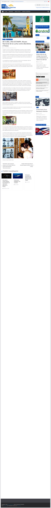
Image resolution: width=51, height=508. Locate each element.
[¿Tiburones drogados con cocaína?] (18, 174)
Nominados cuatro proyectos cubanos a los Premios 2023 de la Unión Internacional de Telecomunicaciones (9, 166)
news (37, 107)
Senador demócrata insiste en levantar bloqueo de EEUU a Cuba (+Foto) (26, 165)
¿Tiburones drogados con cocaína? (17, 181)
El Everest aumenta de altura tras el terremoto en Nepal (28, 177)
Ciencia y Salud (17, 11)
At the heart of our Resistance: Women (42, 110)
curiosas (4, 39)
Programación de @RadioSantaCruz (42, 7)
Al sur (6, 11)
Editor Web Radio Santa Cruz (41, 114)
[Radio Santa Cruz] (3, 11)
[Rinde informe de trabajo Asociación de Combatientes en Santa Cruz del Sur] (42, 47)
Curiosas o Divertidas (26, 11)
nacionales (11, 11)
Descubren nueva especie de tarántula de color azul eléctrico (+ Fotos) (6, 183)
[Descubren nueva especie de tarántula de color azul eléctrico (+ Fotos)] (6, 174)
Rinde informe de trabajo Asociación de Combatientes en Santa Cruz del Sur (42, 56)
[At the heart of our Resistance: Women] (42, 102)
